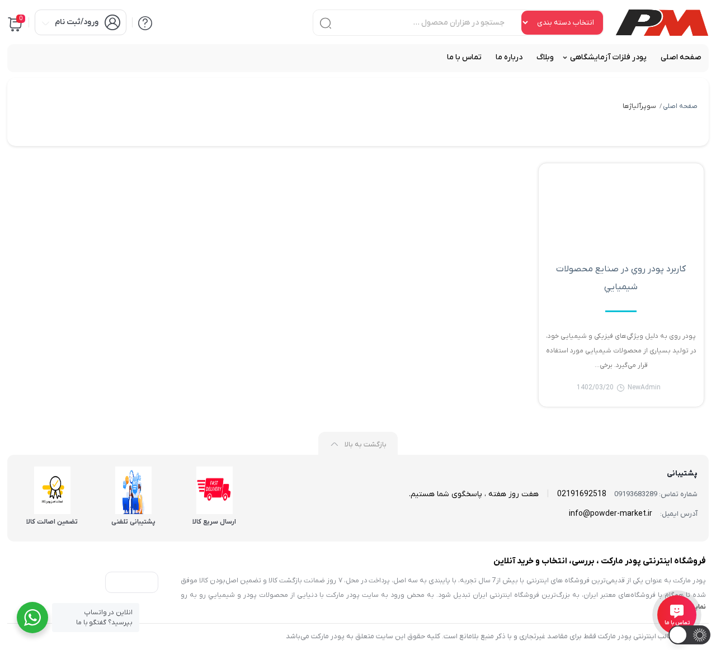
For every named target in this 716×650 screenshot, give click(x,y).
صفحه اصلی (680, 106)
